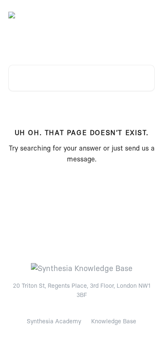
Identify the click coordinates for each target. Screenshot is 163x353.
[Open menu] (147, 15)
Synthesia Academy (54, 322)
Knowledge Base (113, 322)
